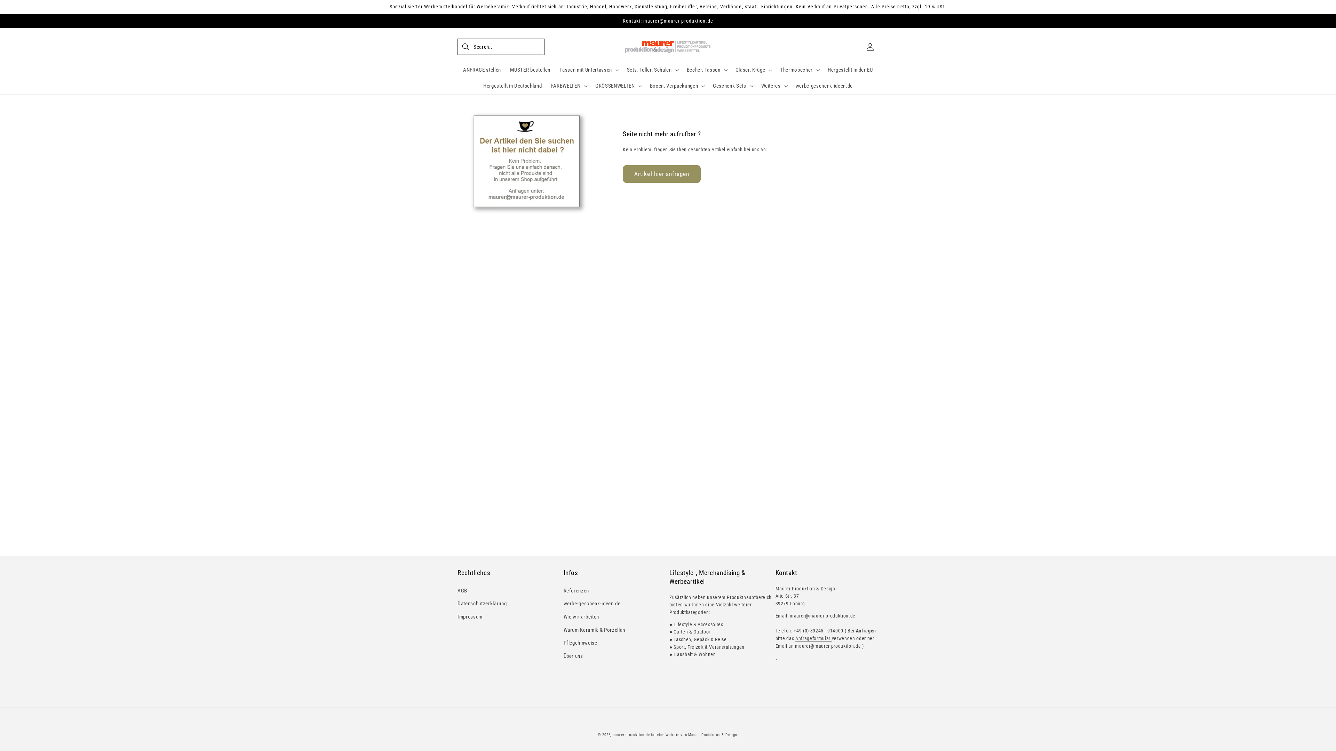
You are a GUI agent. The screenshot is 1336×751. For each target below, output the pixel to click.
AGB (462, 591)
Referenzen (576, 591)
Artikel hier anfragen (661, 174)
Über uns (573, 656)
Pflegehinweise (580, 643)
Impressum (470, 617)
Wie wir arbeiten (581, 617)
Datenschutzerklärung (482, 603)
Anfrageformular (813, 638)
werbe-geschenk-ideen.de (592, 603)
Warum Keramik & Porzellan (595, 630)
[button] (501, 47)
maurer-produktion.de (631, 735)
